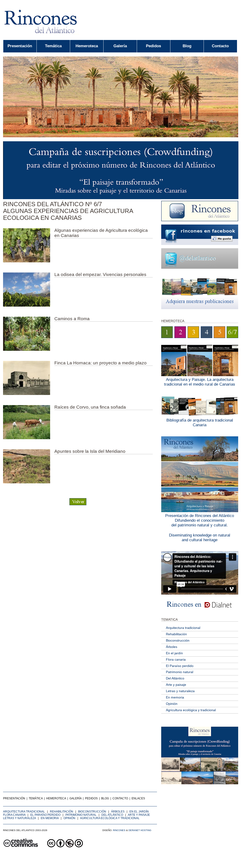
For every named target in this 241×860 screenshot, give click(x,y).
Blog (187, 46)
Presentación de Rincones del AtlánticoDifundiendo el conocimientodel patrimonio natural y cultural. (199, 520)
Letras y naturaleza (180, 691)
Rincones (119, 830)
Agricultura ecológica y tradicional (191, 710)
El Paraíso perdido (179, 666)
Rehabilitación (176, 634)
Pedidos (153, 46)
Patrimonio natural (179, 672)
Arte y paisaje (176, 684)
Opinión (171, 704)
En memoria (175, 697)
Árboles (171, 647)
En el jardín (174, 653)
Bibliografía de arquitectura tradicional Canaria (199, 422)
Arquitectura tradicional (183, 628)
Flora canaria (176, 659)
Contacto (220, 46)
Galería (120, 46)
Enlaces (138, 798)
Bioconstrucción (177, 640)
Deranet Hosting (140, 830)
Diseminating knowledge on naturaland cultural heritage (199, 537)
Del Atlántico (175, 678)
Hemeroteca (87, 46)
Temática (53, 46)
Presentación (20, 46)
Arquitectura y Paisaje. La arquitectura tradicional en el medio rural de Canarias (199, 382)
